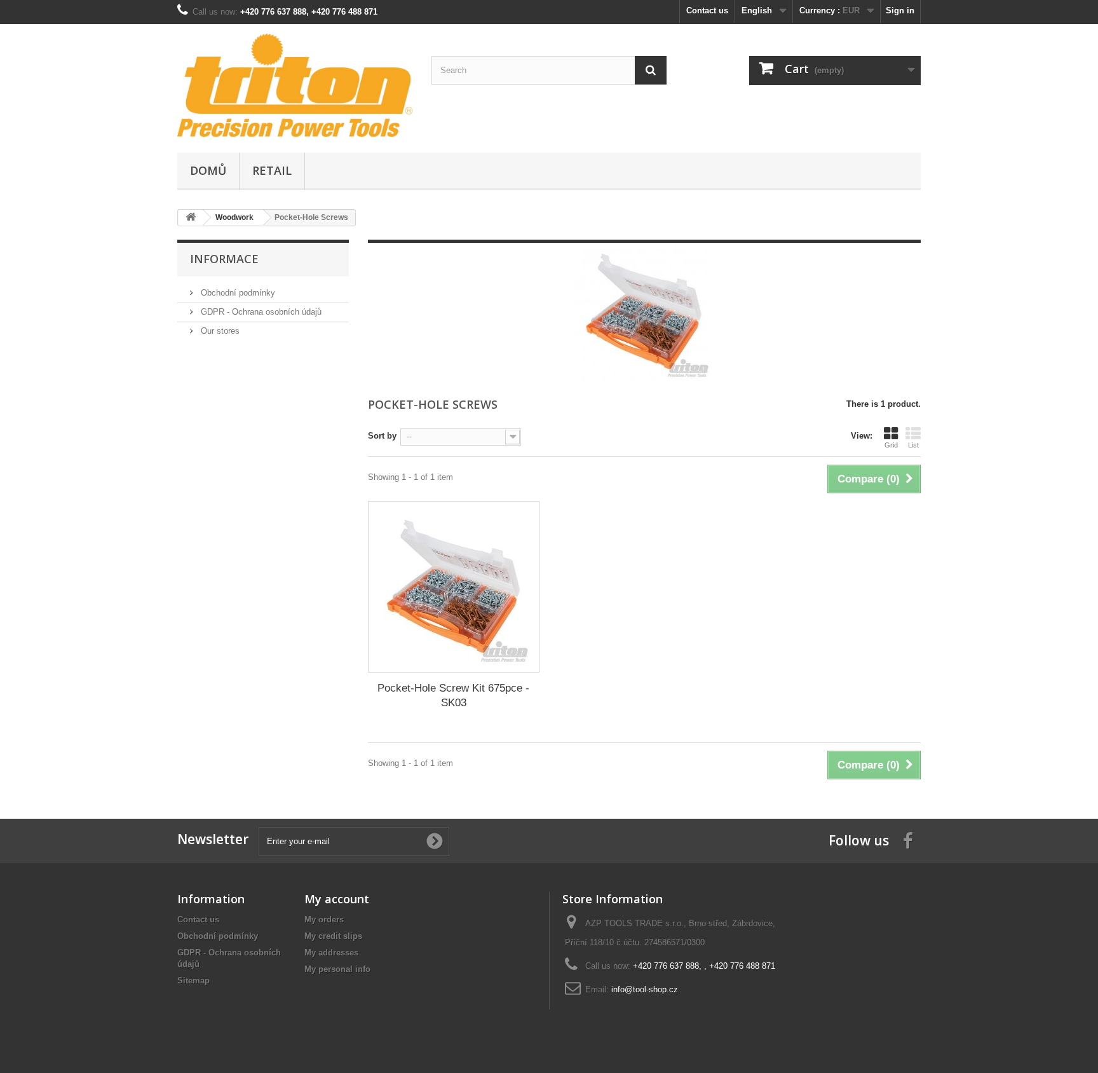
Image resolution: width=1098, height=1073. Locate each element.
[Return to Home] (191, 218)
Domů (208, 170)
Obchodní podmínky (236, 292)
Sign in (900, 10)
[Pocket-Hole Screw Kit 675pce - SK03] (453, 586)
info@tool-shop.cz (644, 989)
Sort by (382, 436)
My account (336, 898)
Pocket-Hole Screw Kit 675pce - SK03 (453, 695)
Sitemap (193, 980)
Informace (224, 258)
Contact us (707, 10)
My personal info (337, 969)
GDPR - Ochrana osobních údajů (260, 312)
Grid (891, 445)
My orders (324, 919)
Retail (272, 170)
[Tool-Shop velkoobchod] (294, 85)
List (913, 445)
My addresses (331, 952)
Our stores (219, 331)
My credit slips (333, 936)
